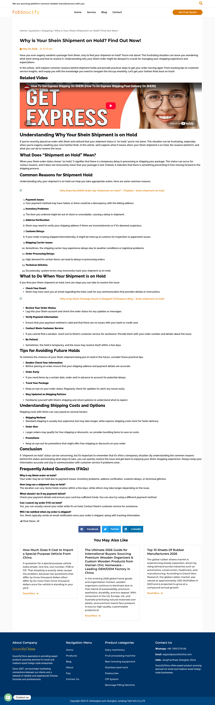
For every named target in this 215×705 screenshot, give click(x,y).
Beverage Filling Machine (120, 685)
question (34, 30)
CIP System (112, 679)
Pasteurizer (112, 673)
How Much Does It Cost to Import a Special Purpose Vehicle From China (48, 553)
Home (77, 12)
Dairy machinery (115, 649)
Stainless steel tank (116, 667)
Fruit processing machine (120, 655)
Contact (117, 12)
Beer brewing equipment (120, 661)
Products (71, 655)
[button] (89, 529)
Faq (68, 673)
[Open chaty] (8, 697)
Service (91, 12)
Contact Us (72, 679)
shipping (47, 30)
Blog (104, 12)
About (69, 667)
